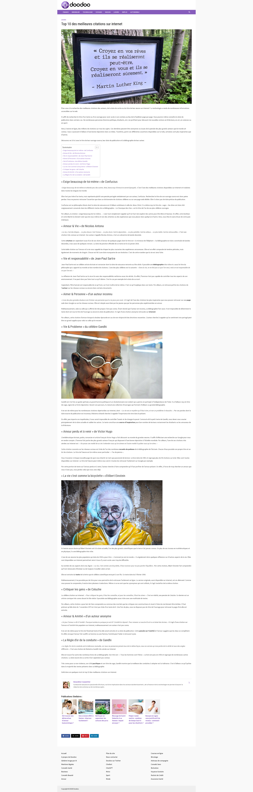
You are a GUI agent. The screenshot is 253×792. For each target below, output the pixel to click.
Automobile (134, 12)
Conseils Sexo (156, 764)
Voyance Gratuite (157, 771)
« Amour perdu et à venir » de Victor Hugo (76, 164)
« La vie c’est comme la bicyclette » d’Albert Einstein (80, 167)
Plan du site (110, 753)
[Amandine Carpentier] (66, 685)
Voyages (99, 12)
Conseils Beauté (67, 775)
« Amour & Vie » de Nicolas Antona (73, 153)
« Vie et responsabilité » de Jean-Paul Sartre (77, 156)
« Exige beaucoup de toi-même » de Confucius (77, 150)
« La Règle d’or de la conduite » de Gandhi (76, 175)
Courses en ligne (157, 753)
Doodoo (76, 789)
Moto (108, 771)
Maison (107, 12)
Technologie (88, 12)
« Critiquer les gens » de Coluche (73, 169)
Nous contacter (112, 757)
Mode (108, 779)
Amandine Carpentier (81, 682)
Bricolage (154, 757)
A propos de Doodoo (68, 757)
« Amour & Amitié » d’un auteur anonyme (76, 172)
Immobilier (76, 12)
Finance (66, 12)
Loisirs (116, 12)
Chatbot (109, 764)
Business (64, 771)
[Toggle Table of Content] (96, 147)
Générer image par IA (69, 761)
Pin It (86, 736)
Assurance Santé (157, 779)
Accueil (63, 753)
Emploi (124, 12)
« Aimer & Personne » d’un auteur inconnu (76, 158)
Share (67, 736)
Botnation (154, 768)
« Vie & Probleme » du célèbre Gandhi (74, 161)
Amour (63, 779)
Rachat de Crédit (157, 775)
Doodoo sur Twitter (113, 761)
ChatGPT (109, 768)
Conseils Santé (66, 768)
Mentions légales (67, 764)
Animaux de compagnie (159, 761)
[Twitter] (189, 682)
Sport (108, 775)
